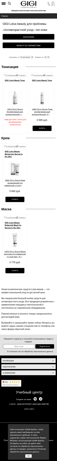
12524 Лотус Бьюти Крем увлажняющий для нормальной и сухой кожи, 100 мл (15, 183)
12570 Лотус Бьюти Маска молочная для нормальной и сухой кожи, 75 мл (15, 254)
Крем (5, 138)
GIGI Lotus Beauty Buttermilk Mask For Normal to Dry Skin (13, 225)
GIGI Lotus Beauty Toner (15, 80)
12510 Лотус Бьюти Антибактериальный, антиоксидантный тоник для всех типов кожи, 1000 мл (15, 112)
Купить (42, 128)
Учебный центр (29, 392)
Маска (6, 209)
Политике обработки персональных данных (28, 450)
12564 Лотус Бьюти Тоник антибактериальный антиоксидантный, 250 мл (42, 112)
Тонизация (9, 66)
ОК (28, 456)
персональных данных (43, 351)
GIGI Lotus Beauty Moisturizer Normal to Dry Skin (14, 154)
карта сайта (29, 409)
